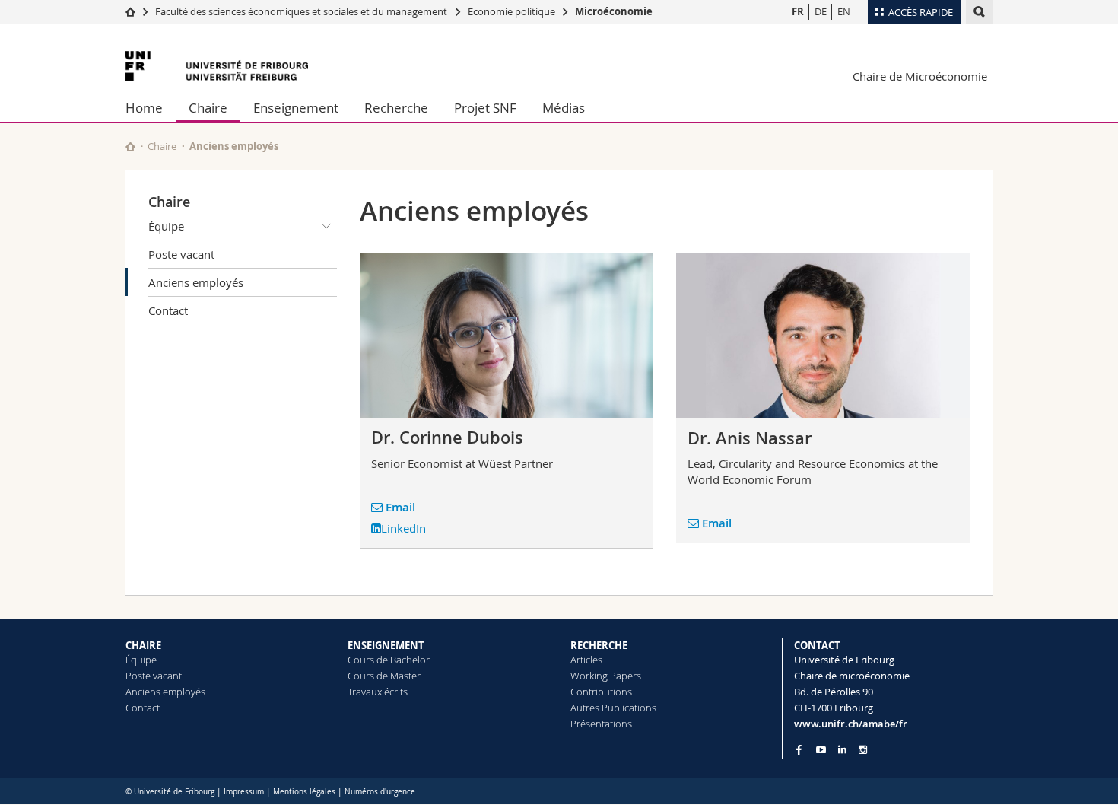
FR (798, 11)
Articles (586, 660)
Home (144, 107)
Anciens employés (195, 282)
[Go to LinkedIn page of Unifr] (842, 750)
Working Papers (605, 675)
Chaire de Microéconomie (920, 76)
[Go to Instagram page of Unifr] (863, 750)
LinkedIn (403, 528)
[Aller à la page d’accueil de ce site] (130, 146)
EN (843, 11)
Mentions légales (304, 792)
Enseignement (295, 107)
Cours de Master (384, 675)
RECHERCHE (598, 645)
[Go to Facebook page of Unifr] (799, 749)
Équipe (166, 226)
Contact (168, 310)
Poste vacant (181, 254)
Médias (563, 107)
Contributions (601, 691)
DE (821, 11)
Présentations (601, 723)
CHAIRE (143, 645)
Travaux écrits (378, 691)
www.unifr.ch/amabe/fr (850, 723)
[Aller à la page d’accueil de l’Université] (216, 66)
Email (400, 507)
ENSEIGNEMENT (386, 645)
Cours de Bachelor (389, 660)
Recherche (396, 107)
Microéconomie (614, 11)
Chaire (208, 107)
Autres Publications (613, 707)
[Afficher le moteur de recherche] (979, 12)
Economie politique (511, 11)
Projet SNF (485, 107)
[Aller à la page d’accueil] (130, 11)
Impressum (244, 792)
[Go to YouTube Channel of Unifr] (821, 750)
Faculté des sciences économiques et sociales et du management (301, 11)
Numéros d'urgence (380, 792)
